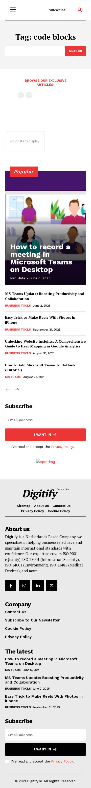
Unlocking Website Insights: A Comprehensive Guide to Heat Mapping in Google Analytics (45, 344)
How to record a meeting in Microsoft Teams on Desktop (41, 258)
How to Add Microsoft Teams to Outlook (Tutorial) (40, 367)
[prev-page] (21, 95)
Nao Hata (17, 278)
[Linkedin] (37, 585)
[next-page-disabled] (29, 95)
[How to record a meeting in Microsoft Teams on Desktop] (45, 228)
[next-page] (16, 390)
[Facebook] (10, 585)
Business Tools (18, 305)
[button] (80, 10)
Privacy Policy (62, 447)
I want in (42, 435)
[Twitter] (51, 585)
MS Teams (13, 377)
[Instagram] (24, 585)
